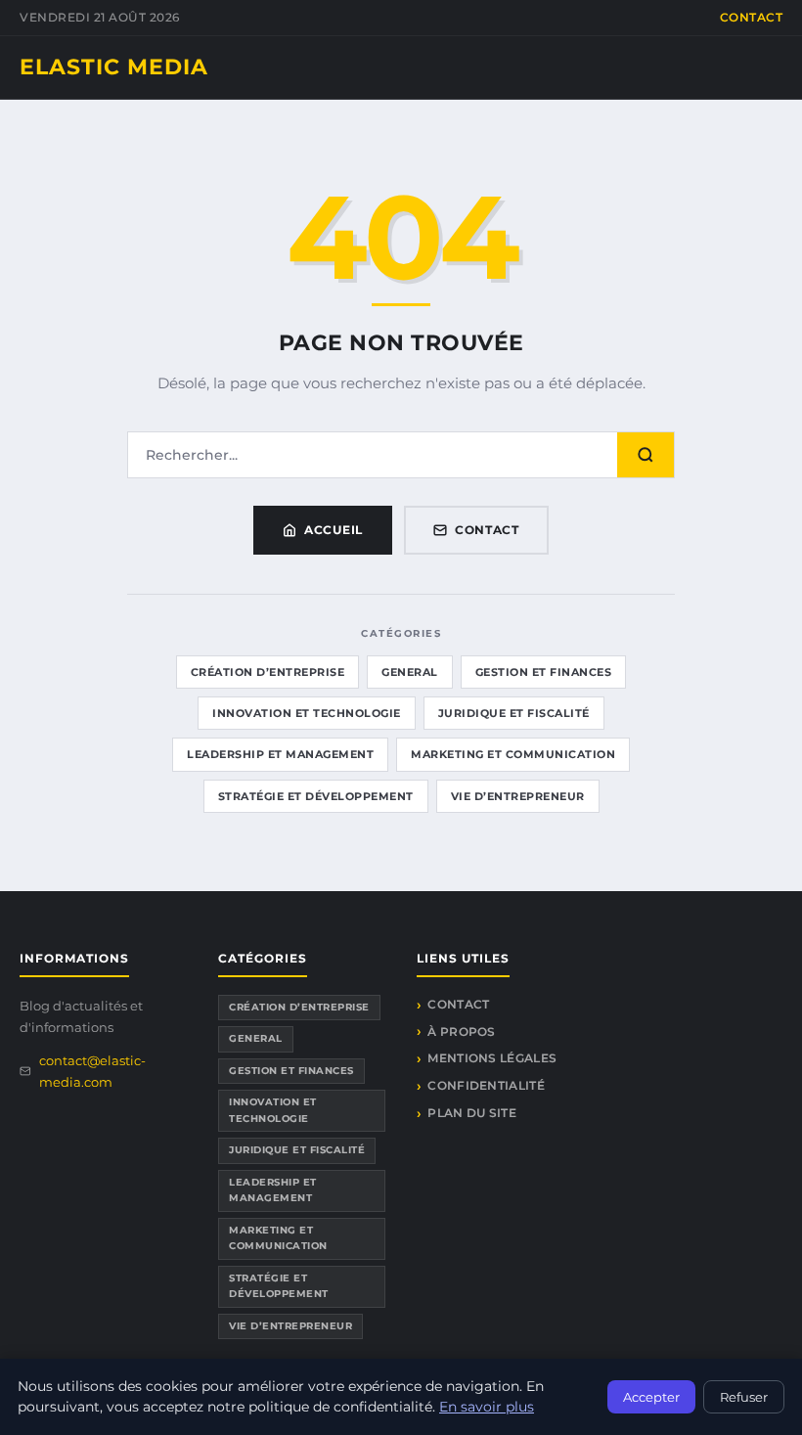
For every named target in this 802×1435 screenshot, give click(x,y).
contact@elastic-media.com (92, 1071)
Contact (751, 17)
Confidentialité (486, 1085)
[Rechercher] (645, 454)
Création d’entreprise (268, 672)
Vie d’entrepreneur (518, 796)
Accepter (651, 1397)
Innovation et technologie (306, 713)
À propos (461, 1031)
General (409, 672)
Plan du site (471, 1112)
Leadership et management (280, 754)
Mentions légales (492, 1058)
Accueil (333, 529)
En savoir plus (486, 1406)
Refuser (744, 1397)
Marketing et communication (513, 754)
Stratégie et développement (316, 796)
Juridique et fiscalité (514, 713)
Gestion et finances (543, 672)
